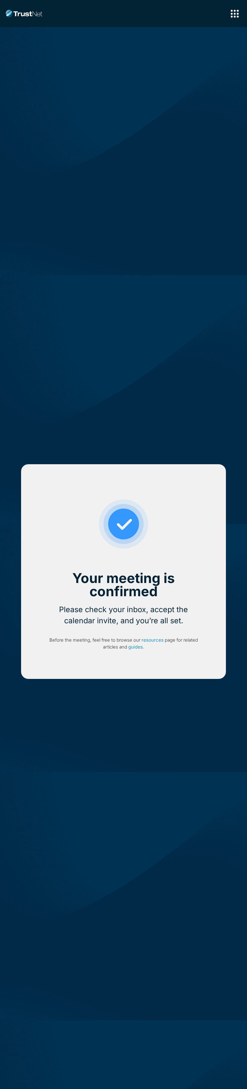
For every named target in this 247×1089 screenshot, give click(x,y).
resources (153, 640)
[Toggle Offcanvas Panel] (235, 14)
